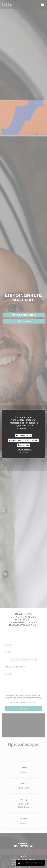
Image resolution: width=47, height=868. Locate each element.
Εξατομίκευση (23, 445)
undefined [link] (24, 452)
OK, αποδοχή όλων (23, 435)
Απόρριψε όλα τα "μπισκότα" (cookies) (23, 440)
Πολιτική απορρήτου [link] (24, 450)
